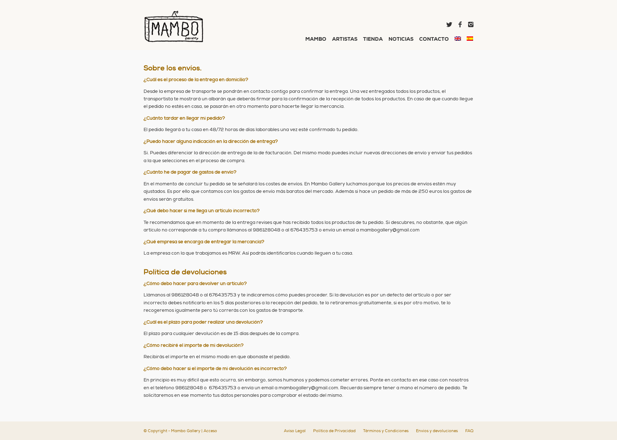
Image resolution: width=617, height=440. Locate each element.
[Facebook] (460, 24)
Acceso (210, 431)
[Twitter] (449, 24)
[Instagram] (470, 24)
